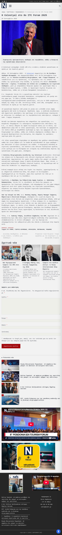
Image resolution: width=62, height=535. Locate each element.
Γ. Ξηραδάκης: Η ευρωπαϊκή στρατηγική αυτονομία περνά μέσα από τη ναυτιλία (39, 399)
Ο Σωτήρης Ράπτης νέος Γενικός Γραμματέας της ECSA (31, 265)
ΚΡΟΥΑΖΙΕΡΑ (10, 227)
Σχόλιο (5, 297)
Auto (59, 1)
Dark (55, 1)
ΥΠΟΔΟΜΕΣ (49, 229)
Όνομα (4, 318)
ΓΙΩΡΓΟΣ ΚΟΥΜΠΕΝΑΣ (21, 229)
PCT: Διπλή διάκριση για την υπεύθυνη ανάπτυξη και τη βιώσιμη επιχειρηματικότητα (40, 388)
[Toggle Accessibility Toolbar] (58, 531)
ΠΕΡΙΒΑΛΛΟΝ (40, 229)
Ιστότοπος (5, 332)
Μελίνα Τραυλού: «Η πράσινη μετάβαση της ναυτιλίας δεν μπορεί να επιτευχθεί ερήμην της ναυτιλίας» (40, 365)
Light (51, 1)
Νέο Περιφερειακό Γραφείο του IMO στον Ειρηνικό (11, 265)
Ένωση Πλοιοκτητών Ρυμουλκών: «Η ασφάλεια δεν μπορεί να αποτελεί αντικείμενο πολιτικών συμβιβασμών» (14, 523)
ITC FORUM (10, 229)
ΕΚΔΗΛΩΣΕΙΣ (4, 227)
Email (4, 325)
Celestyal (30, 73)
